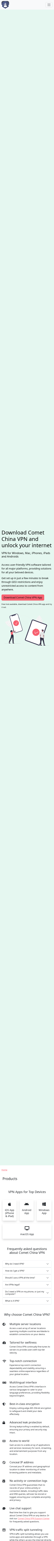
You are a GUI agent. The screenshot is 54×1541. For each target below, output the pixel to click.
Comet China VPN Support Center (34, 1518)
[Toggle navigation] (48, 4)
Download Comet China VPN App (23, 597)
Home (4, 1170)
